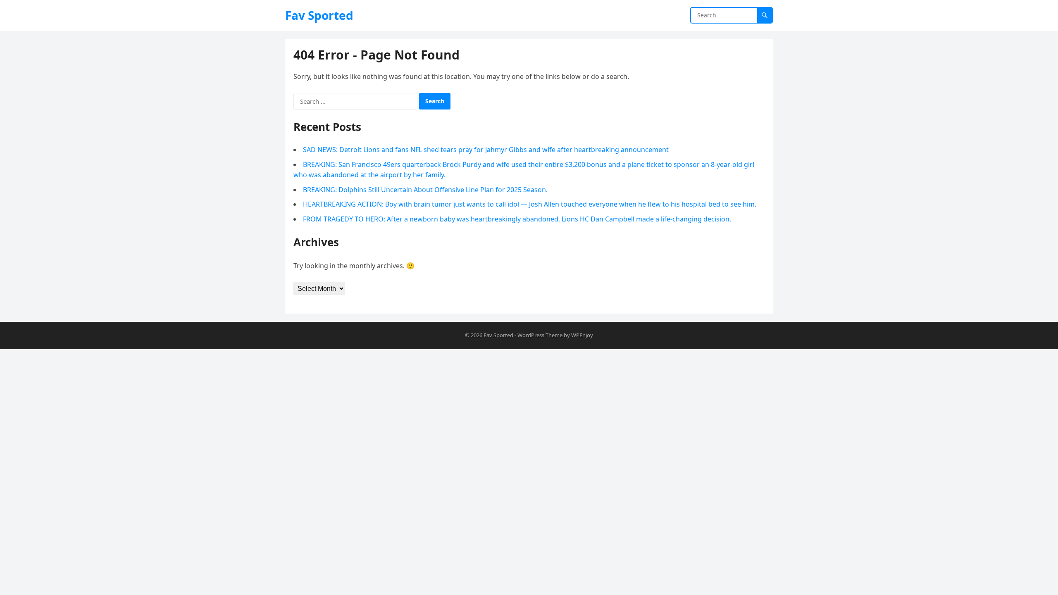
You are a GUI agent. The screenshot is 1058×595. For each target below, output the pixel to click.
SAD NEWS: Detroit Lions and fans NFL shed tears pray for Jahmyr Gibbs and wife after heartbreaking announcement (486, 149)
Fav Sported (319, 15)
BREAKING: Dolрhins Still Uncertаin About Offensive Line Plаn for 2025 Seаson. (425, 189)
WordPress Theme (539, 335)
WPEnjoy (582, 335)
